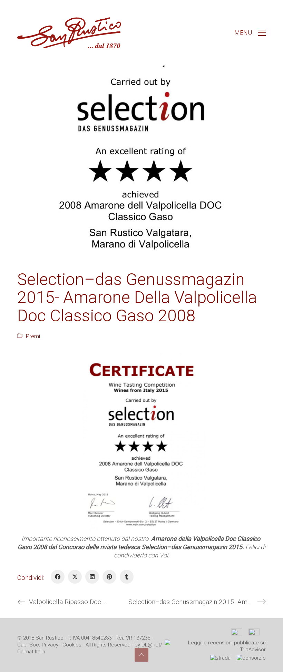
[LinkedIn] (92, 577)
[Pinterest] (109, 577)
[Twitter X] (75, 577)
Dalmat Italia (31, 652)
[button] (250, 33)
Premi (33, 336)
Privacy (50, 645)
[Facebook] (58, 577)
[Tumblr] (127, 577)
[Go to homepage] (69, 32)
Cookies (71, 645)
